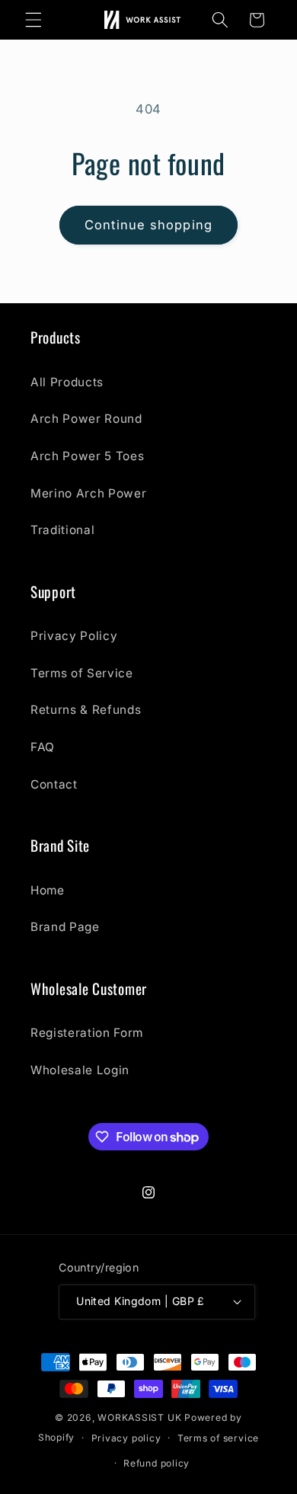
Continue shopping (148, 224)
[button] (33, 20)
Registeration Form (86, 1032)
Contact (54, 784)
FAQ (42, 747)
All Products (67, 382)
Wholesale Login (79, 1070)
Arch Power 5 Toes (87, 456)
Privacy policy (126, 1438)
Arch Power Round (86, 418)
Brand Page (65, 927)
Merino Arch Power (88, 493)
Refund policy (156, 1463)
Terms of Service (81, 673)
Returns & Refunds (85, 709)
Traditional (62, 530)
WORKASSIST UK (139, 1417)
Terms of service (218, 1438)
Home (47, 890)
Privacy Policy (73, 636)
